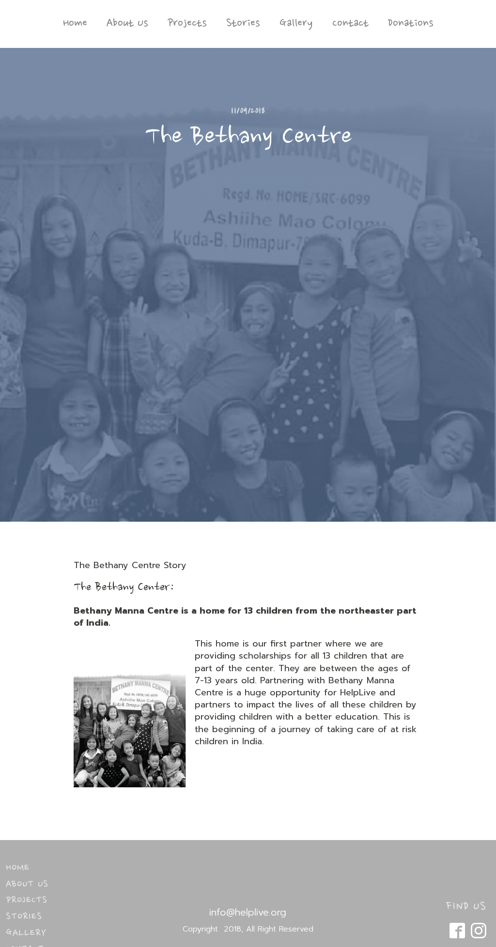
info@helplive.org (247, 912)
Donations (411, 23)
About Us (127, 23)
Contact (350, 23)
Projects (187, 23)
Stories (243, 23)
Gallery (296, 23)
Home (75, 23)
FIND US (466, 907)
